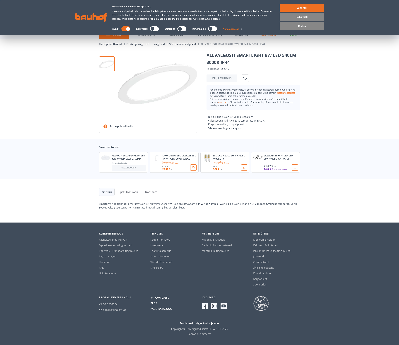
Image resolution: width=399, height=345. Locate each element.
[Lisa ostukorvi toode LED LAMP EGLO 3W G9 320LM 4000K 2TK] (244, 167)
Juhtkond (258, 256)
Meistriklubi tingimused (215, 251)
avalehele (223, 102)
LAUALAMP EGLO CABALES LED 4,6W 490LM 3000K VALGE (179, 157)
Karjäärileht (260, 279)
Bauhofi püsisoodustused (217, 245)
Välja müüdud (222, 78)
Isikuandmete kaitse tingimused (272, 251)
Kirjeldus (107, 192)
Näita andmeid (231, 29)
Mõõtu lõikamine (160, 256)
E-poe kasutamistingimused (115, 245)
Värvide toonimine (161, 262)
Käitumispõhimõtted (265, 245)
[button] (107, 64)
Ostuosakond (261, 262)
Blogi (154, 303)
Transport (151, 192)
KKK (101, 267)
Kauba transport (160, 239)
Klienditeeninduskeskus (113, 239)
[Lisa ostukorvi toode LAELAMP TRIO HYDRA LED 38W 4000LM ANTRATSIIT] (295, 167)
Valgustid (159, 44)
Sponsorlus (260, 284)
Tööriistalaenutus (160, 251)
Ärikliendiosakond (263, 267)
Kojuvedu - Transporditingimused (118, 251)
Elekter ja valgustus (138, 44)
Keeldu (302, 26)
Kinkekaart (156, 267)
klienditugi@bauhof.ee (114, 309)
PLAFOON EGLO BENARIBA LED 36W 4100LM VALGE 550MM (128, 157)
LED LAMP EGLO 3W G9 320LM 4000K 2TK (229, 157)
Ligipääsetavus (107, 273)
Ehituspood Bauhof (111, 44)
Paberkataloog (161, 309)
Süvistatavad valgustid (183, 44)
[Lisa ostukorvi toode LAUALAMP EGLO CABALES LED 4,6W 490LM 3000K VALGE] (193, 167)
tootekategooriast (286, 92)
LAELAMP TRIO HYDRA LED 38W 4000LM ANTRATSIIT (278, 157)
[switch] (154, 28)
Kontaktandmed (262, 273)
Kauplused (161, 297)
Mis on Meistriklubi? (213, 239)
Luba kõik (302, 7)
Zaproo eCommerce (199, 334)
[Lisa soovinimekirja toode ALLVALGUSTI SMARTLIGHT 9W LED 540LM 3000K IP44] (245, 78)
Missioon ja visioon (264, 239)
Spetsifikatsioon (128, 192)
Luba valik (302, 17)
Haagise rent (157, 245)
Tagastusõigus (107, 256)
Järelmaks (104, 262)
